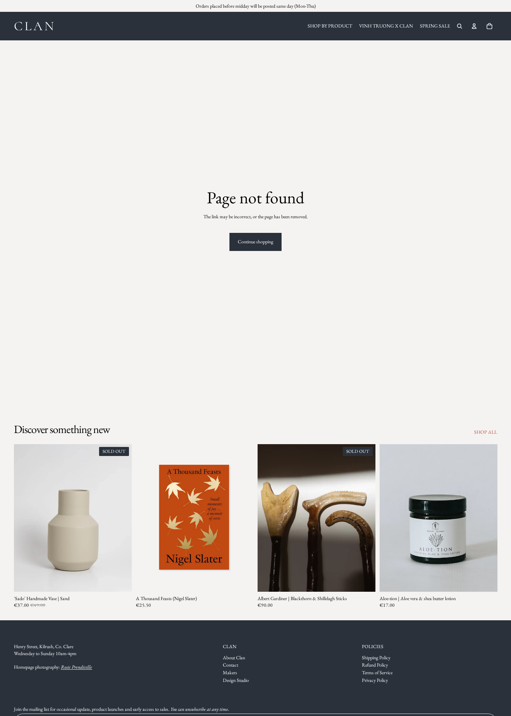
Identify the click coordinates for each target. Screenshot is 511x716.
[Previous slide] (24, 518)
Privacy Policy (375, 680)
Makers (230, 672)
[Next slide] (121, 518)
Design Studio (236, 680)
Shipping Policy (376, 657)
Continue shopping (255, 241)
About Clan (234, 657)
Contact (230, 665)
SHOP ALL (485, 432)
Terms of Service (377, 672)
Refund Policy (375, 665)
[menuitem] (330, 26)
